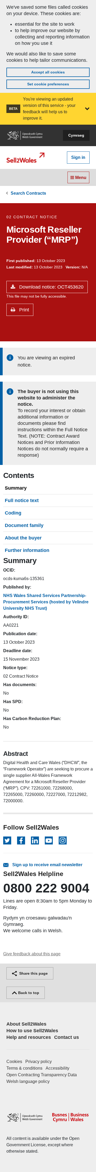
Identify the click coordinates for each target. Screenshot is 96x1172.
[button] (87, 109)
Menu (80, 177)
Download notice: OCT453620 (50, 287)
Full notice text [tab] (22, 500)
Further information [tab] (27, 550)
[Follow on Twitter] (7, 840)
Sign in (78, 157)
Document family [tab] (24, 525)
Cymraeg (76, 135)
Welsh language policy (28, 1081)
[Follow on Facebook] (21, 840)
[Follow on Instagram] (63, 840)
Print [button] (23, 309)
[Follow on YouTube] (49, 840)
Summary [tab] (16, 488)
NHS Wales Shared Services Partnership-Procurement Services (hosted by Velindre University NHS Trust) (46, 602)
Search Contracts (28, 193)
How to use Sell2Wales (32, 1030)
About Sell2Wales (26, 1024)
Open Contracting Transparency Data (41, 1075)
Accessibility (57, 1068)
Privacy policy (38, 1061)
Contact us (66, 1037)
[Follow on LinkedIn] (35, 840)
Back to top (28, 993)
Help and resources (28, 1037)
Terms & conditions (24, 1068)
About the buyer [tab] (23, 538)
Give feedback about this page (32, 954)
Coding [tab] (13, 513)
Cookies (14, 1061)
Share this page (33, 973)
